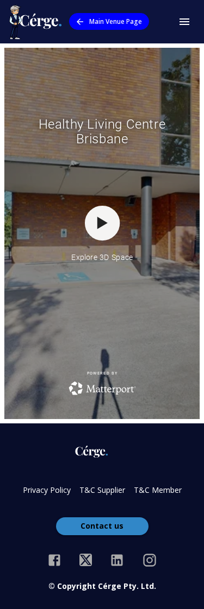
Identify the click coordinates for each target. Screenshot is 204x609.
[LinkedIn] (117, 560)
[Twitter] (85, 560)
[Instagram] (150, 560)
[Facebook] (54, 560)
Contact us (102, 526)
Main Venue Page (115, 21)
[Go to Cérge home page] (38, 21)
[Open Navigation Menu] (184, 22)
